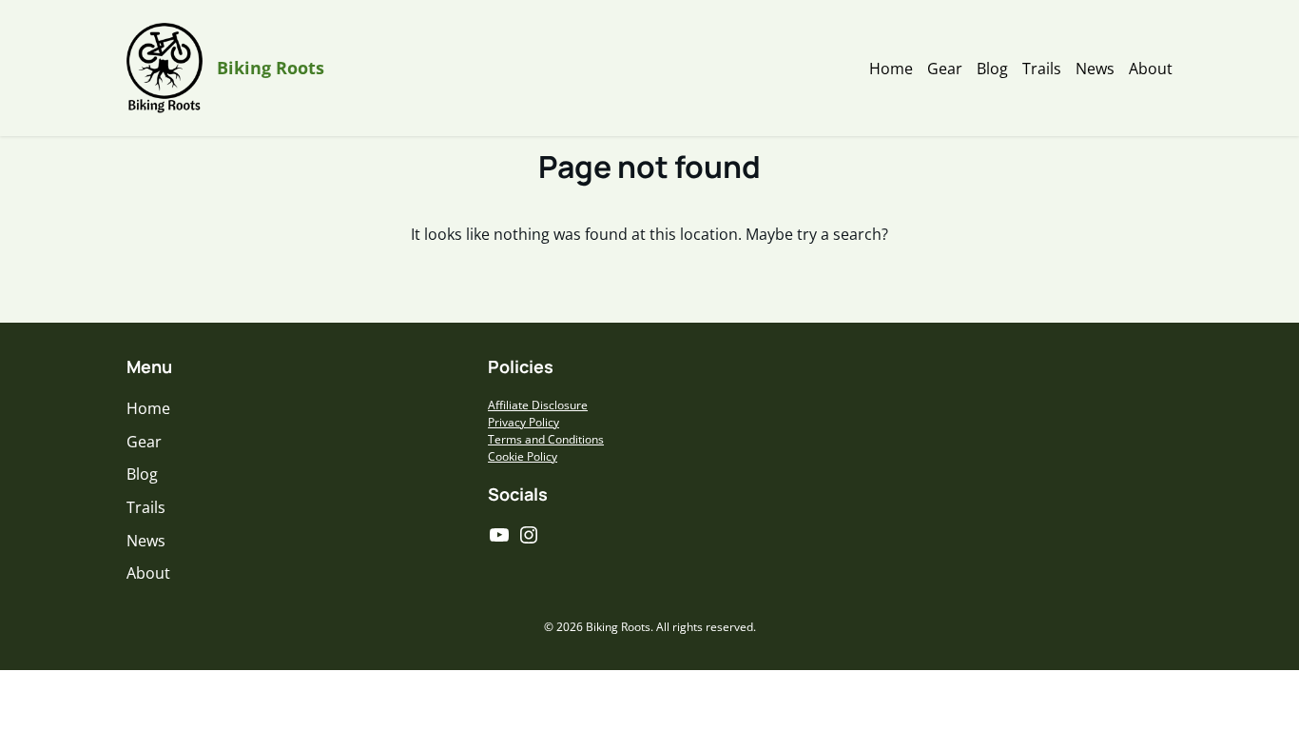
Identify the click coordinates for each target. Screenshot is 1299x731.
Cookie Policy (522, 456)
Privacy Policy (523, 422)
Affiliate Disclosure (538, 405)
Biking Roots (270, 67)
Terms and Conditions (546, 439)
